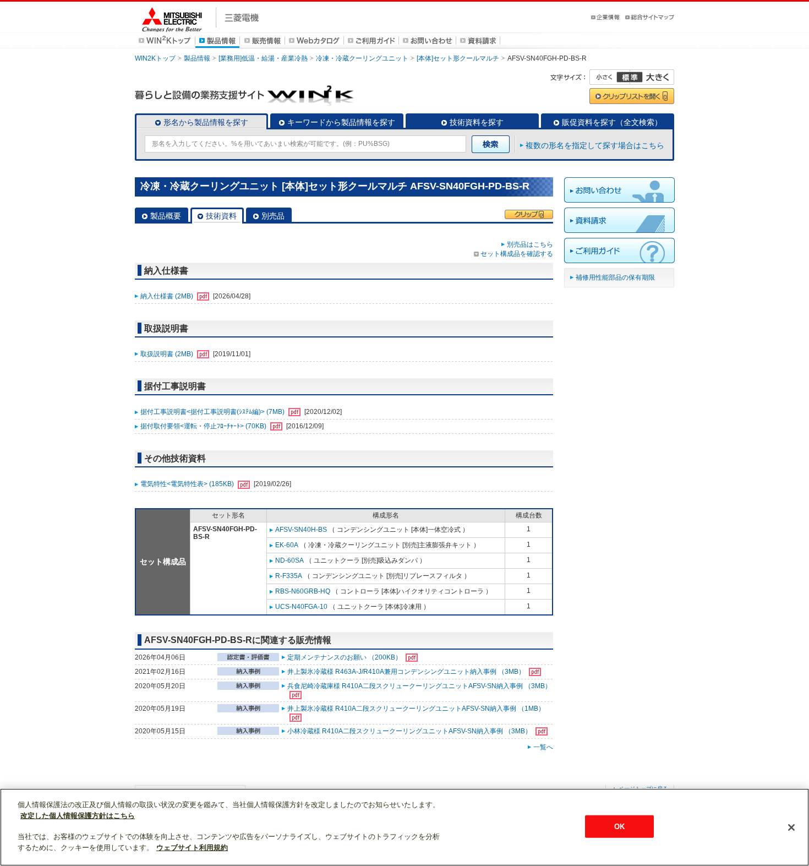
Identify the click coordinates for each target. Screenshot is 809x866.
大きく (652, 77)
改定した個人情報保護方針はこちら (77, 815)
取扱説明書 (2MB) (167, 354)
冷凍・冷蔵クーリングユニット (362, 58)
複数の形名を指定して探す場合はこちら (595, 145)
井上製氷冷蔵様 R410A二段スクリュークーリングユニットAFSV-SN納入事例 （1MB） (416, 708)
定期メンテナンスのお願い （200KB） (345, 657)
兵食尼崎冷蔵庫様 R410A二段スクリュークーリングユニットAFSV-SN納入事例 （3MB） (419, 686)
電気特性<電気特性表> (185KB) (188, 484)
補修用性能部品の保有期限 (615, 277)
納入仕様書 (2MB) (167, 296)
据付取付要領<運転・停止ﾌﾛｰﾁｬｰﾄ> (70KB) (204, 426)
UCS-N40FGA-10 (301, 607)
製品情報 (197, 58)
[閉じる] (791, 827)
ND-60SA (289, 560)
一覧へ (543, 747)
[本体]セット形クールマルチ (458, 58)
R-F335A (288, 576)
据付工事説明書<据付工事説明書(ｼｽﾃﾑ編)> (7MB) (213, 412)
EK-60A (286, 545)
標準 (629, 77)
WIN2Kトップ (155, 58)
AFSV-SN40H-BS (301, 529)
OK (619, 826)
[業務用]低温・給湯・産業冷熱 (263, 58)
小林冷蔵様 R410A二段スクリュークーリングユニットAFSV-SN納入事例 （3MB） (410, 731)
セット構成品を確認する (516, 254)
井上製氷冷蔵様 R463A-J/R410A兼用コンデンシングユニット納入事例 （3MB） (407, 672)
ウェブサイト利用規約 (192, 847)
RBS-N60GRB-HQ (302, 591)
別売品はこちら (530, 244)
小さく (609, 77)
